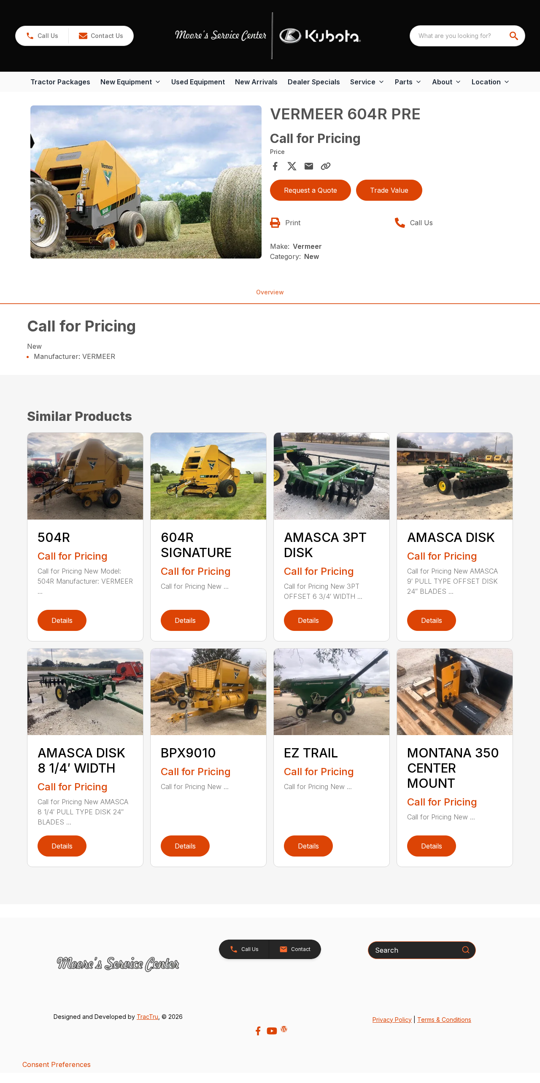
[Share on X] (292, 166)
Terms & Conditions (444, 1019)
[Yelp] (284, 1029)
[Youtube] (272, 1030)
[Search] (465, 950)
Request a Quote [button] (310, 190)
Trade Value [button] (389, 190)
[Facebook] (258, 1030)
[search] (515, 36)
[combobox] (467, 36)
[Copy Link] (326, 166)
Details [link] (62, 620)
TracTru (147, 1016)
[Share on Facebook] (275, 166)
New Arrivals (256, 82)
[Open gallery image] (146, 182)
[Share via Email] (309, 166)
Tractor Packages (60, 82)
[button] (42, 35)
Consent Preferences (56, 1064)
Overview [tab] (270, 292)
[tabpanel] (146, 183)
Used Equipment (198, 82)
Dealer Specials (314, 82)
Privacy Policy (392, 1019)
